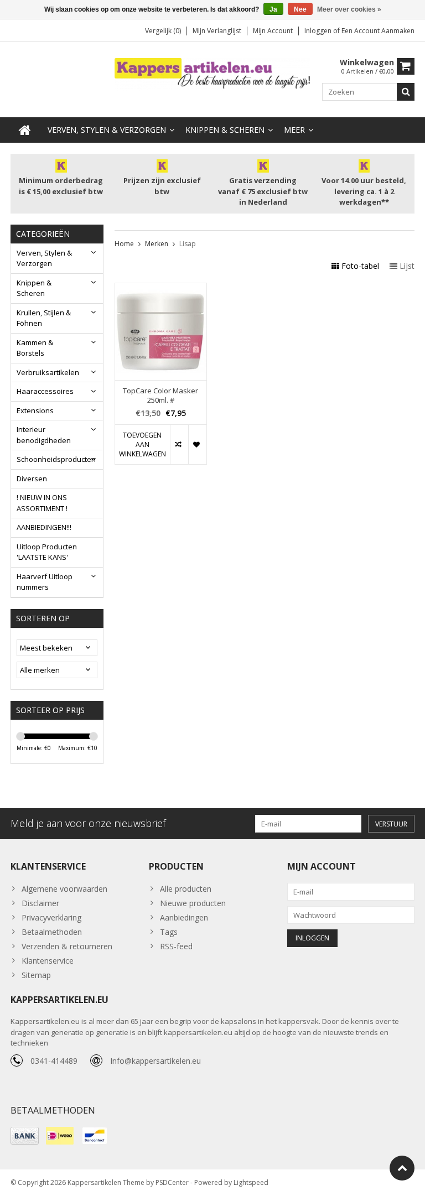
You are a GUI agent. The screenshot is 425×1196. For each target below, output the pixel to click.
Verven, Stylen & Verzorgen (107, 129)
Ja (273, 9)
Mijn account (273, 30)
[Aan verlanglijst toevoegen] (197, 444)
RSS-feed (176, 946)
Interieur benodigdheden (44, 434)
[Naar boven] (402, 1168)
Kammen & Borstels (35, 347)
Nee (300, 9)
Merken (156, 243)
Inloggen (318, 30)
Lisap (187, 243)
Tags (169, 932)
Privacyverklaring (51, 917)
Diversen (32, 478)
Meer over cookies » (349, 9)
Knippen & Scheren (225, 129)
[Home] (25, 130)
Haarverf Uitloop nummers (44, 581)
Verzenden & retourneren (67, 946)
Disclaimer (40, 903)
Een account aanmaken (377, 30)
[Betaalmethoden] (25, 1136)
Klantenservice (48, 960)
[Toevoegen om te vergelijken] (179, 444)
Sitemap (36, 975)
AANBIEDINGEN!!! (44, 527)
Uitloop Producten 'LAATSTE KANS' (47, 552)
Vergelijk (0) (163, 30)
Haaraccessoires (45, 391)
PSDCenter (172, 1182)
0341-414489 (53, 1060)
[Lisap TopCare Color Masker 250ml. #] (161, 289)
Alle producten (185, 888)
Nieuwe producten (193, 903)
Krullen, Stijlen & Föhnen (44, 318)
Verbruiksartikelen (48, 372)
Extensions (35, 410)
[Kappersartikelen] (213, 74)
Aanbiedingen (184, 917)
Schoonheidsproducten (56, 459)
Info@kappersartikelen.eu (155, 1060)
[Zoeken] (405, 92)
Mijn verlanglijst (217, 30)
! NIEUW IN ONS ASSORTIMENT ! (42, 502)
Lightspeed (251, 1182)
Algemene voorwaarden (64, 888)
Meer (294, 129)
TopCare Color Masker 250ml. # (160, 395)
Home (124, 243)
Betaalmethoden (52, 932)
